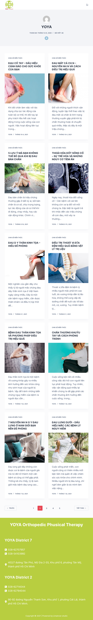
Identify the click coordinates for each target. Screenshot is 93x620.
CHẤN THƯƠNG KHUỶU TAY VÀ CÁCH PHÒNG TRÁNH (66, 335)
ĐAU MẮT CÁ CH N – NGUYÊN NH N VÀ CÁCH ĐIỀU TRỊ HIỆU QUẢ (66, 66)
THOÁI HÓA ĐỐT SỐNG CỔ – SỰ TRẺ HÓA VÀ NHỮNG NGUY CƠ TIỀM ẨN (68, 156)
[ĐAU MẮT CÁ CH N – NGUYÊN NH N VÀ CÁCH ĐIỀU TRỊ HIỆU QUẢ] (68, 88)
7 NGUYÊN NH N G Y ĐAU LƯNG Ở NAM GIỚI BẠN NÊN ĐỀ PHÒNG (23, 425)
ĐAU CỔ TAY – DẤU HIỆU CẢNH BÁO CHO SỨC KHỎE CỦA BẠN (24, 66)
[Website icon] (46, 38)
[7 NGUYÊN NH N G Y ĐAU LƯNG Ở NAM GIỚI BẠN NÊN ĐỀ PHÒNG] (25, 448)
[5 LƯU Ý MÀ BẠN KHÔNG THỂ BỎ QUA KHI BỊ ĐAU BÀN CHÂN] (25, 178)
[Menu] (87, 5)
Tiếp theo (80, 508)
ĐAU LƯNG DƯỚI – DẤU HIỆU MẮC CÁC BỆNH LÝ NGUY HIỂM (66, 425)
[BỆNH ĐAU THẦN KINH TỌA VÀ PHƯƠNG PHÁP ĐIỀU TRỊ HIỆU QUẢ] (25, 358)
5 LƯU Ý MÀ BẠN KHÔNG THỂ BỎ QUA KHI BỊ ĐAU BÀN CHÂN (23, 156)
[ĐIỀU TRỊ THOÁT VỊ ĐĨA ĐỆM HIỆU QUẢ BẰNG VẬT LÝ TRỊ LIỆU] (68, 268)
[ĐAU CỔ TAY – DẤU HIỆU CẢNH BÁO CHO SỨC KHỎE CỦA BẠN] (25, 88)
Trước (11, 508)
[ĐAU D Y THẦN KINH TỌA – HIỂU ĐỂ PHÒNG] (25, 265)
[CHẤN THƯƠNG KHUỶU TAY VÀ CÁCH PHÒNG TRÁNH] (68, 358)
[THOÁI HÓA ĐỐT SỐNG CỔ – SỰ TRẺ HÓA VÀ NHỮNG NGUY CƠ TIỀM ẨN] (68, 178)
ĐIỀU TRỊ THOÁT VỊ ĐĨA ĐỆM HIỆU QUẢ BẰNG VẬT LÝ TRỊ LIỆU (67, 246)
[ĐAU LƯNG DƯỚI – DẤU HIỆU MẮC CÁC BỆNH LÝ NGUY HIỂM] (68, 448)
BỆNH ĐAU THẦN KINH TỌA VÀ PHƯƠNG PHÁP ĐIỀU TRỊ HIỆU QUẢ (24, 335)
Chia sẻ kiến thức (15, 58)
